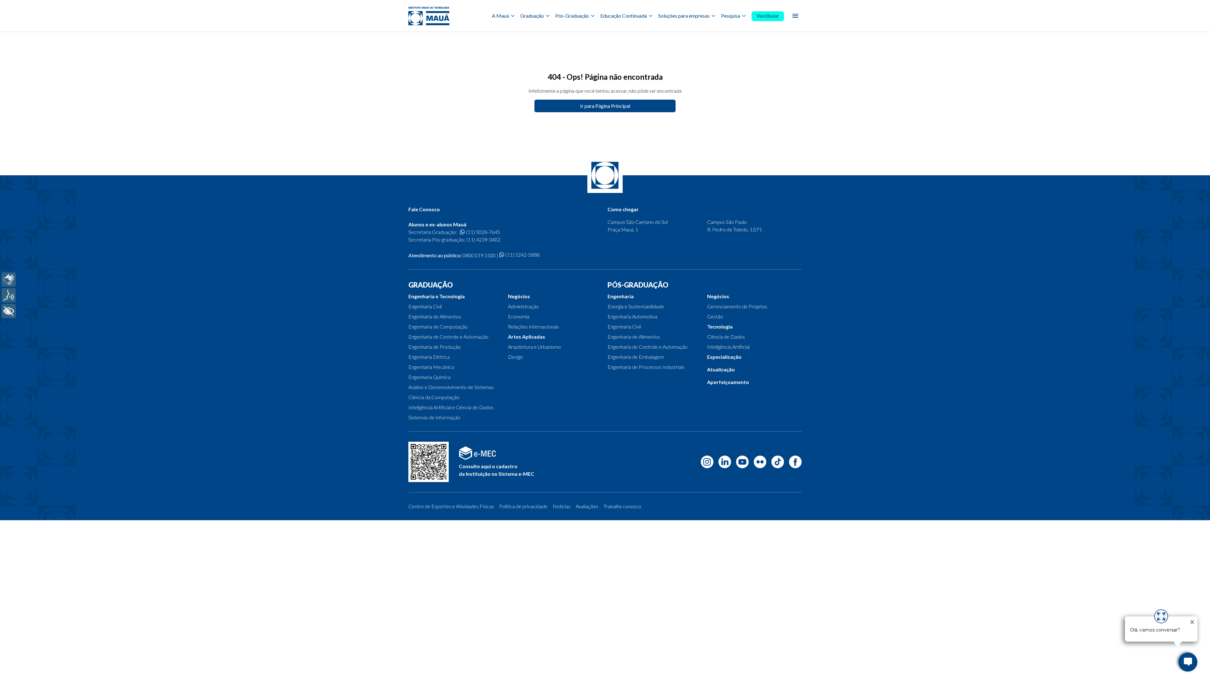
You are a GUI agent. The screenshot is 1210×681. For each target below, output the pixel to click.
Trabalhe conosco (622, 506)
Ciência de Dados (726, 337)
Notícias (562, 506)
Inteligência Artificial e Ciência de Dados (450, 407)
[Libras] (9, 279)
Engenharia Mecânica (431, 367)
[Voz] (9, 295)
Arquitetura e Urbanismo (534, 347)
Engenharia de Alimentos (434, 316)
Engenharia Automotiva (632, 316)
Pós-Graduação (572, 16)
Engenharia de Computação (438, 326)
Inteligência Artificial (728, 347)
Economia (518, 316)
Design (515, 357)
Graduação (532, 16)
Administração (523, 306)
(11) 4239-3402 (483, 239)
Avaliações (587, 506)
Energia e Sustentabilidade (636, 306)
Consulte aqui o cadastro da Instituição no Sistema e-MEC (496, 470)
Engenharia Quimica (429, 377)
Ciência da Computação (433, 397)
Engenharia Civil (425, 306)
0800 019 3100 (479, 255)
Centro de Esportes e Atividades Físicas (451, 506)
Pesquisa (730, 16)
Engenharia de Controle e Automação (448, 337)
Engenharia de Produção (434, 347)
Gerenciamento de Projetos (737, 306)
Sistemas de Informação (434, 417)
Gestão (715, 316)
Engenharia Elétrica (429, 357)
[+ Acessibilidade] (9, 311)
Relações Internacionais (533, 326)
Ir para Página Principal (605, 106)
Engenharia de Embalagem (636, 357)
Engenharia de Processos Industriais (646, 367)
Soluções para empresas (684, 16)
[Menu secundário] (795, 15)
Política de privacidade (523, 506)
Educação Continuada (623, 16)
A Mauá (500, 16)
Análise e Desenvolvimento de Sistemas (451, 387)
